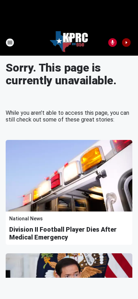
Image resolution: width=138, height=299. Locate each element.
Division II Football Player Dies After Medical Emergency (63, 233)
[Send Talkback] (112, 42)
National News (26, 218)
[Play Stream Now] (126, 42)
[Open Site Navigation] (10, 42)
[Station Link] (69, 42)
